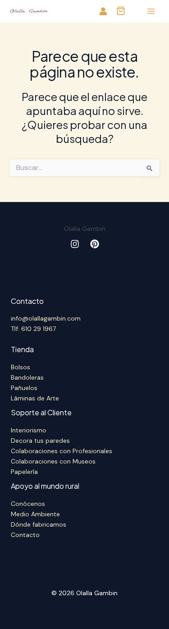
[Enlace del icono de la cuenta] (103, 11)
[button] (120, 11)
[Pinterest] (94, 243)
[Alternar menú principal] (151, 11)
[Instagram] (74, 243)
